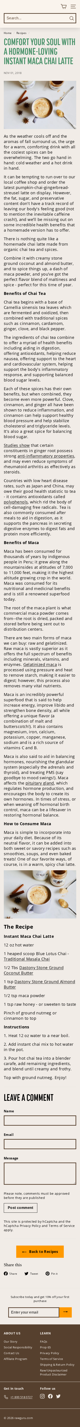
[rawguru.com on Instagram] (42, 1396)
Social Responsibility (18, 1347)
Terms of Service (62, 1226)
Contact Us (11, 1353)
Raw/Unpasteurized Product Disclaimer (54, 1372)
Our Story (11, 1342)
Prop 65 (45, 1347)
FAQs (43, 1342)
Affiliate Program (15, 1359)
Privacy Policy (30, 1226)
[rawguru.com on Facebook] (50, 1396)
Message (11, 1158)
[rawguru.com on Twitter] (58, 1396)
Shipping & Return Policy (57, 1365)
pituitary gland (40, 783)
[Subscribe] (65, 1312)
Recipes (21, 33)
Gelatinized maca (40, 664)
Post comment (20, 1208)
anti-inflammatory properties (46, 456)
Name (9, 1111)
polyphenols (16, 502)
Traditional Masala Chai (27, 959)
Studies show (17, 445)
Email (9, 1134)
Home (8, 33)
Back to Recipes (43, 1251)
